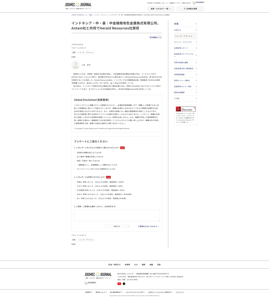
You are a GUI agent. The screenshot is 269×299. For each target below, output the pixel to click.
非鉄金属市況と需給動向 (183, 68)
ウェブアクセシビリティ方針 (135, 292)
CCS (136, 264)
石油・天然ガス (114, 264)
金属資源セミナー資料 (183, 86)
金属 (90, 15)
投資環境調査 (179, 74)
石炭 (159, 264)
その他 (176, 98)
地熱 (143, 264)
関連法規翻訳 (179, 92)
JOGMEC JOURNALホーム (79, 15)
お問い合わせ (186, 3)
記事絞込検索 (192, 8)
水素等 (127, 264)
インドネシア (81, 48)
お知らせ (177, 30)
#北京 (73, 57)
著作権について (101, 292)
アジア (73, 48)
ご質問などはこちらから (147, 226)
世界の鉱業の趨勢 (181, 62)
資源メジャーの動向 (182, 80)
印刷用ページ (156, 37)
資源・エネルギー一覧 (159, 8)
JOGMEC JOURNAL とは (155, 3)
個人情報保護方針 (116, 292)
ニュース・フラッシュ (100, 15)
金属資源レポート (181, 48)
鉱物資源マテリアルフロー (183, 55)
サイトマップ (180, 292)
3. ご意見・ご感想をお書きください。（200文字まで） (95, 206)
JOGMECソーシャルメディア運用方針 (160, 292)
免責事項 (88, 292)
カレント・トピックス (183, 42)
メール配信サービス (173, 3)
